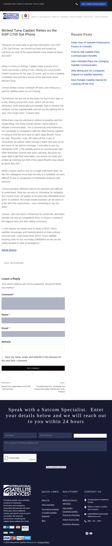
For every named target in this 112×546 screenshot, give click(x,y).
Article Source (9, 250)
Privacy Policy (43, 542)
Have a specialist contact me (56, 467)
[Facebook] (87, 533)
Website (6, 341)
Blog (7, 263)
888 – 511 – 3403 (94, 521)
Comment (8, 294)
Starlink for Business (71, 524)
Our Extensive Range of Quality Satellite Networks (50, 512)
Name (6, 314)
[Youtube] (91, 533)
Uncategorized (17, 263)
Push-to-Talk (88, 17)
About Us (34, 17)
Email (6, 328)
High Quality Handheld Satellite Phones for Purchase (71, 511)
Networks (64, 17)
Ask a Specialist (45, 17)
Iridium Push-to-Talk (71, 519)
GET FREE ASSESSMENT (94, 4)
